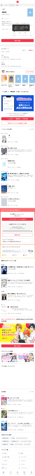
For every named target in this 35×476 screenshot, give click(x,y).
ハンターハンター (26, 441)
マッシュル (18, 444)
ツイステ (27, 444)
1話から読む (17, 40)
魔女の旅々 (5, 438)
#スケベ (3, 319)
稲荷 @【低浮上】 (6, 14)
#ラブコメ (12, 319)
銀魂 (11, 444)
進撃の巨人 (5, 441)
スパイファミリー (22, 438)
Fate (13, 438)
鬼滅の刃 (5, 444)
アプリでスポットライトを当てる (17, 219)
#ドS (7, 319)
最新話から (31, 50)
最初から (24, 50)
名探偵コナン (15, 441)
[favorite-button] (14, 33)
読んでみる (17, 346)
